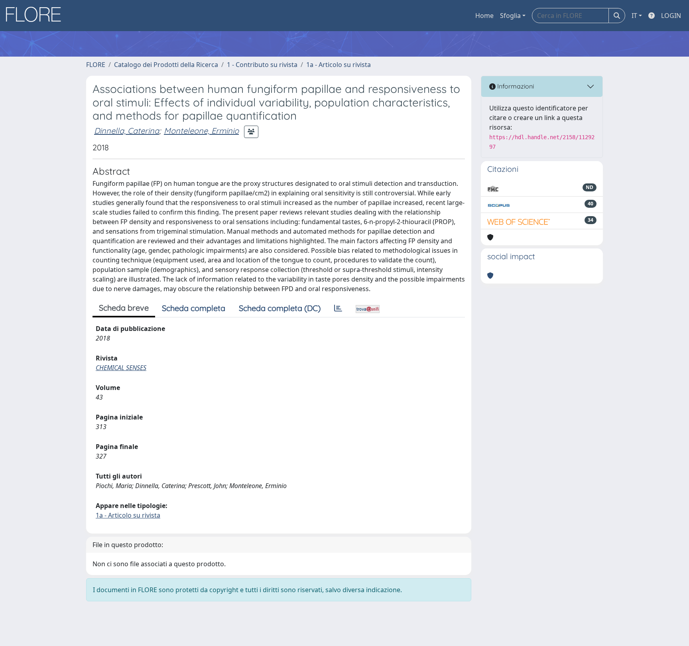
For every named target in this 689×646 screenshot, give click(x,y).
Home (484, 15)
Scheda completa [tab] (193, 308)
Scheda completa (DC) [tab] (280, 308)
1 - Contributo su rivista (262, 64)
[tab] (338, 308)
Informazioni (515, 86)
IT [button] (634, 15)
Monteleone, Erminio (201, 131)
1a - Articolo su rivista (338, 64)
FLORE (95, 64)
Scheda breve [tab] (124, 308)
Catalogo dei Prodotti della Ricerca (166, 64)
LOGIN (671, 15)
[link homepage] (36, 15)
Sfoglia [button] (510, 15)
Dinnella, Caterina (126, 131)
